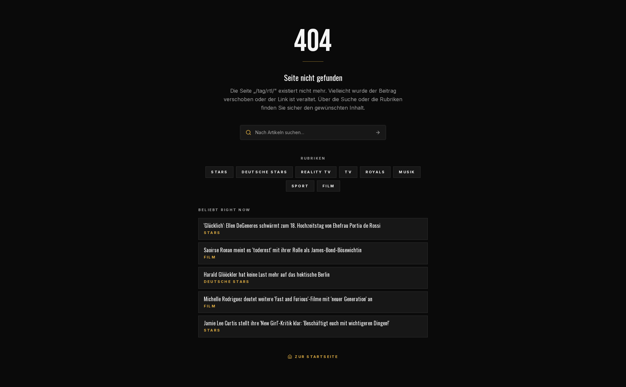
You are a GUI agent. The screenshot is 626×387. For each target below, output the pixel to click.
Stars (219, 172)
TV (348, 172)
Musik (407, 172)
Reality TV (316, 172)
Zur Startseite (316, 356)
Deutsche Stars (264, 172)
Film (328, 186)
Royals (375, 172)
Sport (300, 186)
